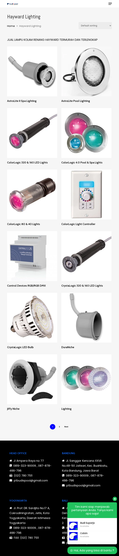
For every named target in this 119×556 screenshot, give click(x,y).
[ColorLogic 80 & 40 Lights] (32, 194)
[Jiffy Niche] (32, 379)
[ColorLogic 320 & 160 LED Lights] (32, 133)
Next (66, 426)
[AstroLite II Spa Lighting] (32, 71)
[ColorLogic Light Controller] (86, 194)
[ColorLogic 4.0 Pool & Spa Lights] (86, 133)
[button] (110, 3)
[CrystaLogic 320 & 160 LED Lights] (86, 256)
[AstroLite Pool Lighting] (86, 71)
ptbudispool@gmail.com (31, 480)
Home (11, 26)
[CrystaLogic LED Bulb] (32, 318)
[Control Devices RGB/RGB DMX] (32, 256)
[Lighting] (86, 379)
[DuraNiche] (86, 318)
